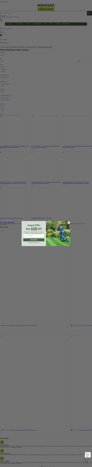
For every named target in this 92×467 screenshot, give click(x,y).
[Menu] (90, 453)
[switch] (88, 456)
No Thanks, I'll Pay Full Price (33, 242)
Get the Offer (33, 240)
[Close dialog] (69, 222)
